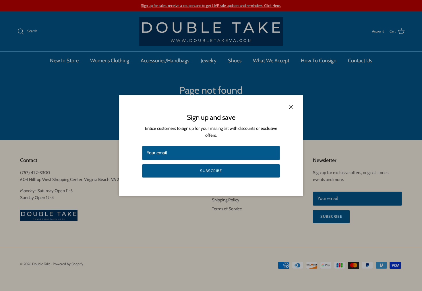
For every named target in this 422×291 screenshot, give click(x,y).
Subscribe (211, 170)
